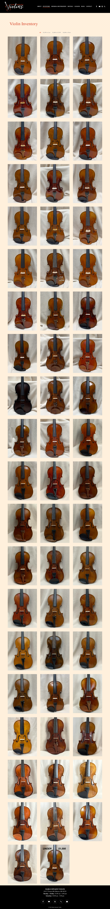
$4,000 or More (67, 32)
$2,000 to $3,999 (56, 32)
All (40, 32)
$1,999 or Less (46, 32)
